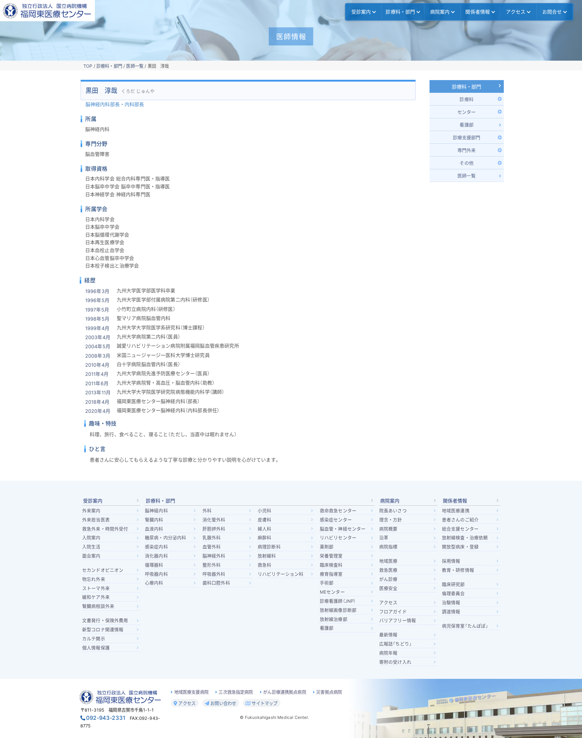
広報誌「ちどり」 (395, 644)
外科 (207, 511)
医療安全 (388, 588)
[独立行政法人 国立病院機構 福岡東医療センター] (47, 10)
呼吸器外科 (214, 574)
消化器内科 (156, 556)
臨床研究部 (453, 584)
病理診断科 (269, 547)
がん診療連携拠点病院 (284, 692)
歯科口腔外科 (216, 583)
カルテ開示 (93, 639)
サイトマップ (263, 703)
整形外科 (211, 565)
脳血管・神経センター (343, 529)
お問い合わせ (222, 703)
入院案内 (91, 538)
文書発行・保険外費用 (105, 620)
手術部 (326, 583)
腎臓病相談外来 (98, 606)
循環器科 (154, 565)
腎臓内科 (154, 520)
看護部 (326, 628)
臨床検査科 (331, 565)
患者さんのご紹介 (460, 520)
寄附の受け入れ (395, 662)
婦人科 (264, 529)
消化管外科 (214, 520)
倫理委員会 (453, 593)
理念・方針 (390, 520)
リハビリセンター (338, 538)
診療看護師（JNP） (338, 601)
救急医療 (388, 570)
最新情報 (388, 635)
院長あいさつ (393, 511)
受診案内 (361, 12)
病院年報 (388, 653)
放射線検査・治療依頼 (465, 538)
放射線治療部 (333, 619)
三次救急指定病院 (236, 692)
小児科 (264, 511)
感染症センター (336, 520)
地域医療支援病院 (191, 692)
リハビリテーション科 (281, 574)
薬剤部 (326, 547)
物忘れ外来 (93, 579)
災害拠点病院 (329, 692)
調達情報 (451, 612)
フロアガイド (393, 612)
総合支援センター (460, 529)
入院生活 (91, 547)
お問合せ (552, 12)
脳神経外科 (214, 556)
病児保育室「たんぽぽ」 (465, 626)
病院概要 (388, 529)
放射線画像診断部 (338, 610)
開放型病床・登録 (460, 547)
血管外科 (211, 547)
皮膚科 (264, 520)
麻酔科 (264, 538)
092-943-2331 (105, 718)
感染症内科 (156, 547)
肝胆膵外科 (214, 529)
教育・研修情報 (458, 570)
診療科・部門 (400, 12)
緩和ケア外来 (96, 597)
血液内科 (154, 529)
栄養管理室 (331, 556)
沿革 (383, 538)
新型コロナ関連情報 (102, 629)
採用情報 (451, 561)
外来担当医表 (96, 520)
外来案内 (91, 511)
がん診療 (388, 579)
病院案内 (440, 12)
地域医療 (388, 561)
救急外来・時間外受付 (105, 529)
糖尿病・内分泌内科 (165, 538)
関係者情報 (477, 12)
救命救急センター (338, 511)
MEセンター (332, 592)
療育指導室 (331, 574)
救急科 (264, 565)
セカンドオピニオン (102, 570)
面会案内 (91, 556)
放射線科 (267, 556)
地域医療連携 (456, 511)
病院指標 (388, 547)
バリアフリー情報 (397, 620)
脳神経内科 (156, 511)
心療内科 (154, 583)
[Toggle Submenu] (467, 99)
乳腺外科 (211, 538)
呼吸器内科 (156, 574)
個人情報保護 (96, 648)
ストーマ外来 (96, 588)
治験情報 (451, 602)
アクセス (516, 12)
